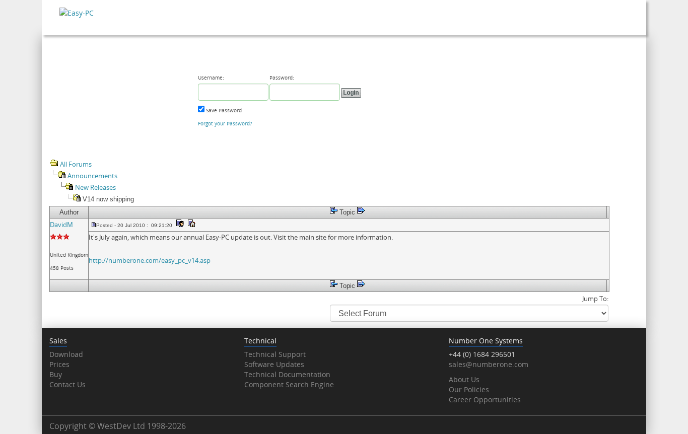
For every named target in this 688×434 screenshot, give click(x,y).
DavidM (61, 224)
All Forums (76, 164)
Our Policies (469, 389)
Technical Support (275, 354)
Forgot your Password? (225, 123)
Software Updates (274, 364)
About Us (464, 379)
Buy (55, 374)
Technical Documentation (287, 374)
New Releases (95, 187)
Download (66, 354)
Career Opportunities (485, 399)
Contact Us (67, 384)
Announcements (92, 175)
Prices (59, 364)
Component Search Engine (289, 384)
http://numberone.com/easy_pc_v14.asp (150, 260)
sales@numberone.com (488, 364)
